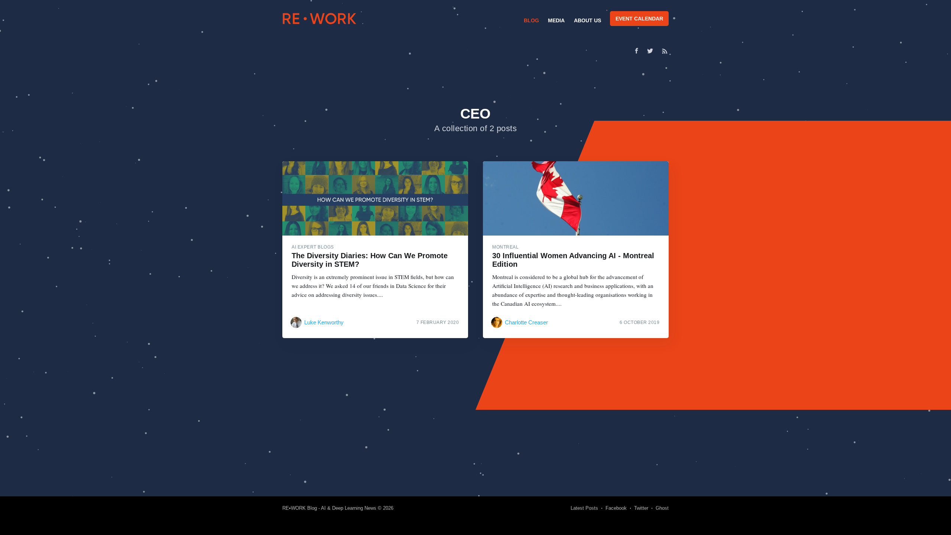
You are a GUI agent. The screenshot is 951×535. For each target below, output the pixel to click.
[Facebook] (636, 50)
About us (587, 20)
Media (556, 20)
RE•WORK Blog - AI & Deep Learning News (329, 508)
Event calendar (639, 19)
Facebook (616, 508)
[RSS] (665, 50)
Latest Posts (584, 508)
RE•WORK (319, 18)
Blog (531, 20)
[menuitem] (530, 20)
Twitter (641, 508)
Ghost (662, 508)
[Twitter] (652, 51)
